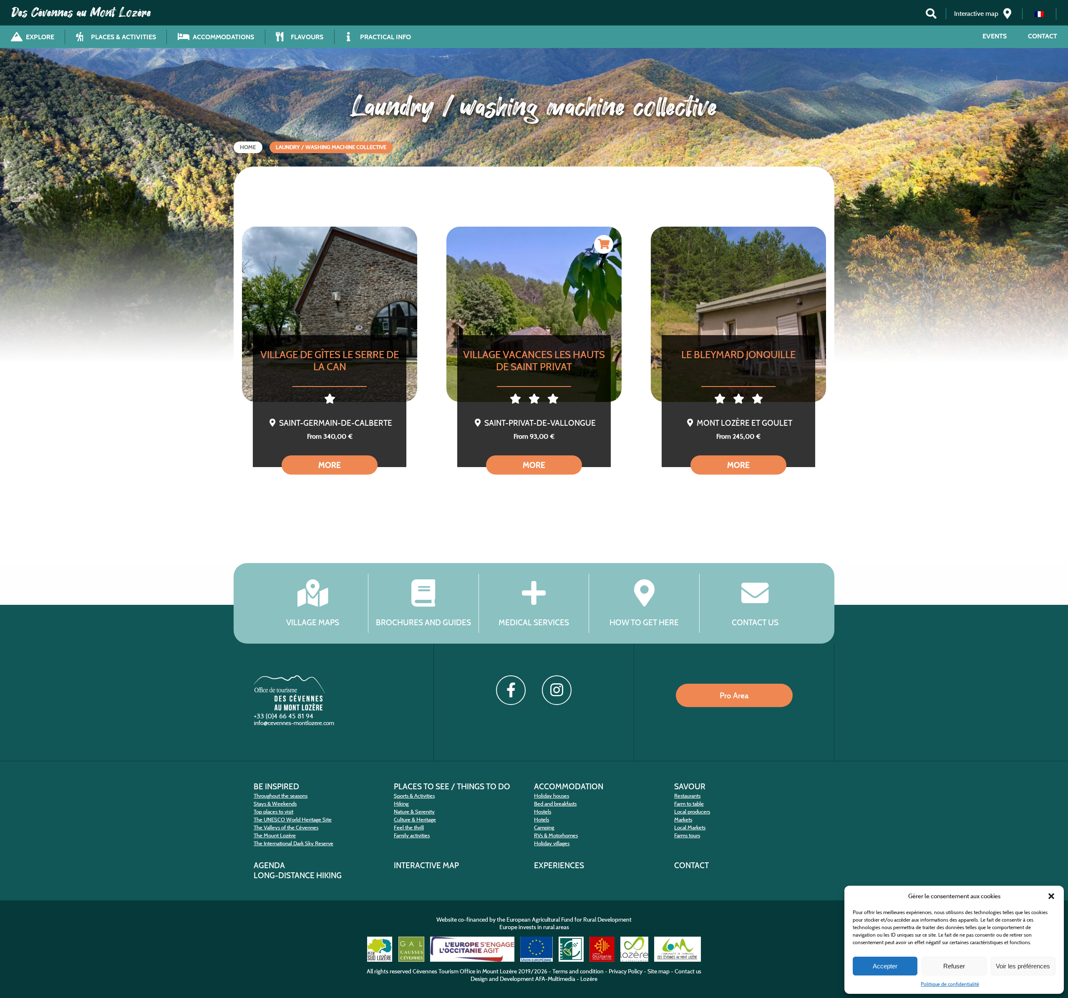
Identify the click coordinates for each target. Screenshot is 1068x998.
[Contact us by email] (295, 725)
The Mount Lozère (275, 835)
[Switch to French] (1039, 14)
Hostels (542, 812)
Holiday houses (551, 796)
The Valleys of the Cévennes (286, 827)
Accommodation (568, 786)
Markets (683, 819)
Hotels (541, 819)
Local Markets (689, 827)
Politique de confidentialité (950, 984)
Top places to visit (273, 812)
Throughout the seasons (280, 796)
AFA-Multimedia (555, 979)
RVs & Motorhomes (556, 835)
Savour (689, 786)
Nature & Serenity (414, 812)
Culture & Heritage (415, 819)
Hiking (401, 804)
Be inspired (276, 786)
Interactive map (426, 865)
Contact (1042, 36)
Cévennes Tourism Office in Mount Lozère (465, 971)
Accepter (885, 966)
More (329, 465)
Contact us (755, 622)
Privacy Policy (625, 971)
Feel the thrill (409, 827)
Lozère (588, 979)
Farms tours (687, 835)
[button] (1051, 896)
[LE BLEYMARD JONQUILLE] (738, 314)
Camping (544, 827)
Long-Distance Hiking (298, 875)
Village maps (312, 622)
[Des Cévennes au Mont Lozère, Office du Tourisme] (289, 708)
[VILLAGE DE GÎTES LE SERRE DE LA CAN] (330, 314)
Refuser (954, 966)
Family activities (412, 835)
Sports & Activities (414, 796)
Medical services (534, 622)
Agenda (269, 865)
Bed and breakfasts (555, 804)
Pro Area (734, 695)
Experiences (559, 865)
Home (248, 147)
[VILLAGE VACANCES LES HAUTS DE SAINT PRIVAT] (534, 314)
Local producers (692, 812)
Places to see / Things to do (452, 786)
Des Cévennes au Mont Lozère (81, 12)
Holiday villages (551, 843)
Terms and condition (578, 971)
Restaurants (687, 796)
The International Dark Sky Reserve (293, 843)
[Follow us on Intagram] (556, 690)
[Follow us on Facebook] (510, 690)
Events (994, 36)
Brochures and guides (423, 622)
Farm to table (689, 804)
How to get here (644, 622)
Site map (658, 971)
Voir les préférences (1023, 966)
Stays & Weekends (275, 804)
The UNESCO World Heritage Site (293, 819)
